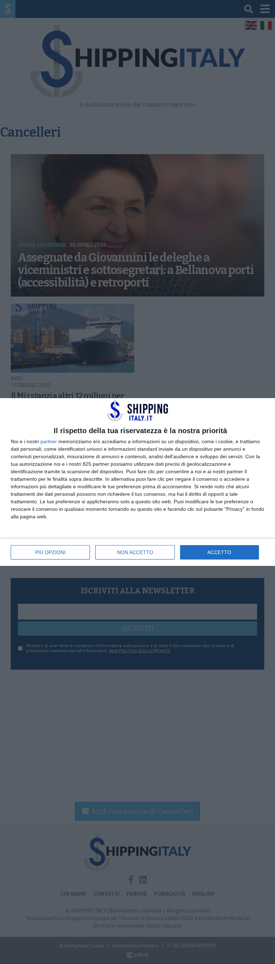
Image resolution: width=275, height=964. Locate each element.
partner (48, 441)
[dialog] (137, 482)
